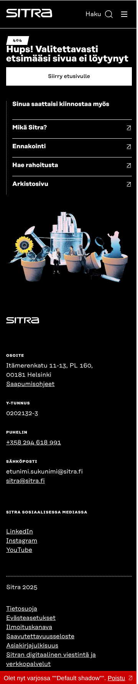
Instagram (21, 540)
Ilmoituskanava (29, 627)
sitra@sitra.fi (25, 480)
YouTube (19, 550)
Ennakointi (29, 146)
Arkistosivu (30, 184)
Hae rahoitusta (35, 165)
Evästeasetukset (31, 617)
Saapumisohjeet (30, 384)
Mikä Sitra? (29, 127)
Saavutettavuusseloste (40, 636)
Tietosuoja (21, 608)
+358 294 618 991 (33, 442)
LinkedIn (19, 531)
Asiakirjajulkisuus (32, 645)
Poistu (116, 678)
